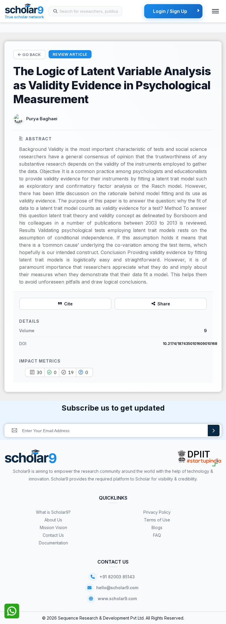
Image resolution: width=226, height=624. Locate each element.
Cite (68, 303)
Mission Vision (53, 527)
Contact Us (53, 535)
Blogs (157, 527)
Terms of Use (157, 519)
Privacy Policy (157, 512)
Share (163, 303)
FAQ (157, 535)
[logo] (30, 458)
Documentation (53, 542)
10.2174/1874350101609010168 (190, 343)
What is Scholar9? (53, 512)
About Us (53, 519)
